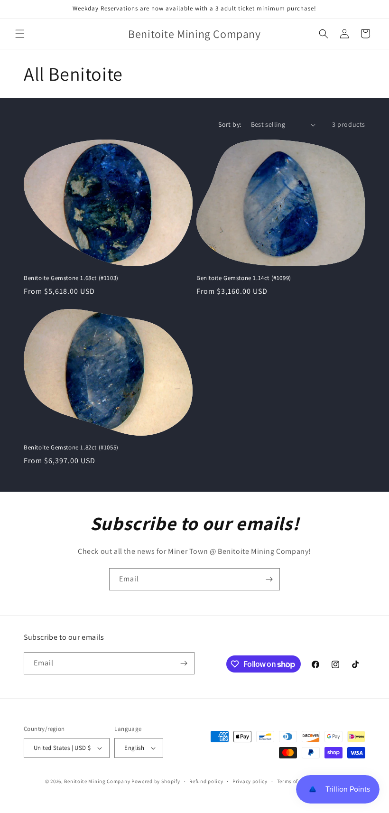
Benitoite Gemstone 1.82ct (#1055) (71, 447)
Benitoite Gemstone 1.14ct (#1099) (243, 278)
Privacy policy (250, 781)
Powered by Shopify (155, 781)
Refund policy (206, 781)
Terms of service (297, 781)
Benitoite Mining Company (97, 781)
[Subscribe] (269, 579)
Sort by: (229, 124)
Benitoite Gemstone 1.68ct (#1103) (71, 278)
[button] (19, 33)
